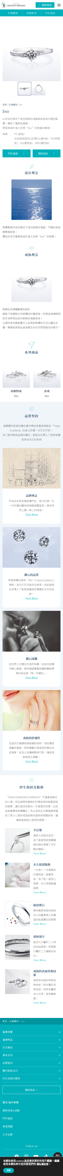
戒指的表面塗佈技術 (44, 973)
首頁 (5, 104)
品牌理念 (31, 495)
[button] (59, 5)
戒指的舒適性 (31, 738)
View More (31, 514)
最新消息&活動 (11, 1110)
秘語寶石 (39, 905)
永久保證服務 (41, 864)
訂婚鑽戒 (13, 104)
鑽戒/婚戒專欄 (10, 1102)
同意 (9, 1170)
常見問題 (8, 1126)
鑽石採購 (31, 658)
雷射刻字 (39, 936)
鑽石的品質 (31, 575)
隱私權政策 (42, 1164)
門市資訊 (8, 1118)
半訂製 (37, 830)
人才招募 (8, 1134)
